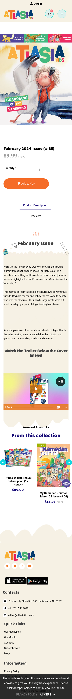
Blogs (7, 653)
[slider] (32, 407)
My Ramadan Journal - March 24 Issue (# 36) (54, 494)
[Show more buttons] (65, 407)
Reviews (36, 216)
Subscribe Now (12, 648)
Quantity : (9, 168)
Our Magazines (12, 631)
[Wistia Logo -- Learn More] (58, 407)
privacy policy (26, 694)
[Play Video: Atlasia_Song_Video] (36, 389)
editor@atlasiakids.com (21, 615)
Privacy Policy (11, 671)
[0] (48, 14)
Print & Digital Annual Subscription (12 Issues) (18, 481)
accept (48, 694)
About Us (9, 642)
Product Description (35, 205)
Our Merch (10, 637)
